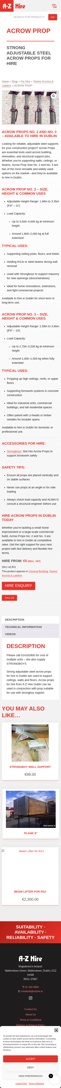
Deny (30, 1067)
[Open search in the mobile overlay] (29, 17)
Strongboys (14, 451)
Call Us (9, 598)
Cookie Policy (21, 1083)
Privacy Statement (36, 1083)
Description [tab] (14, 619)
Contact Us (30, 1009)
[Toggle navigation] (54, 6)
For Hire (25, 81)
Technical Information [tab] (23, 627)
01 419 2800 (32, 987)
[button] (56, 1029)
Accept (30, 1059)
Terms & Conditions (30, 1020)
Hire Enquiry (18, 585)
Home (5, 81)
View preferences (30, 1076)
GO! (53, 17)
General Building (38, 571)
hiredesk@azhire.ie (32, 991)
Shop (15, 81)
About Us (30, 1014)
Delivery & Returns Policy (30, 1025)
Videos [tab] (10, 634)
